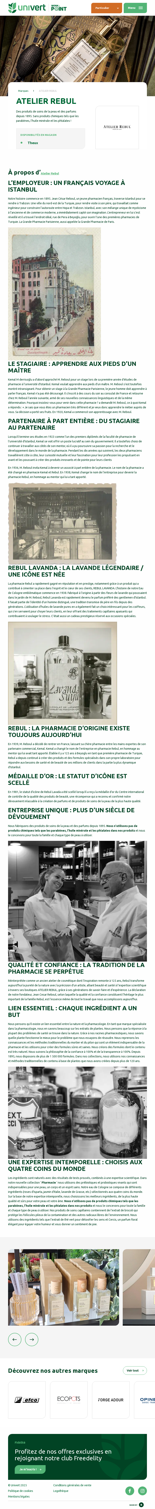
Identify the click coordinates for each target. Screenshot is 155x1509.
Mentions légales (19, 1496)
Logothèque (60, 1490)
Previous (14, 1339)
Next (31, 1339)
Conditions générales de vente (72, 1485)
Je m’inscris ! (28, 1469)
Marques (23, 90)
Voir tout (133, 1370)
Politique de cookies (20, 1490)
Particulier (102, 7)
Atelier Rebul (50, 173)
